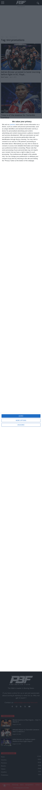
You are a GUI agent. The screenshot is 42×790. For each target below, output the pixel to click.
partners (12, 124)
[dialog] (21, 395)
